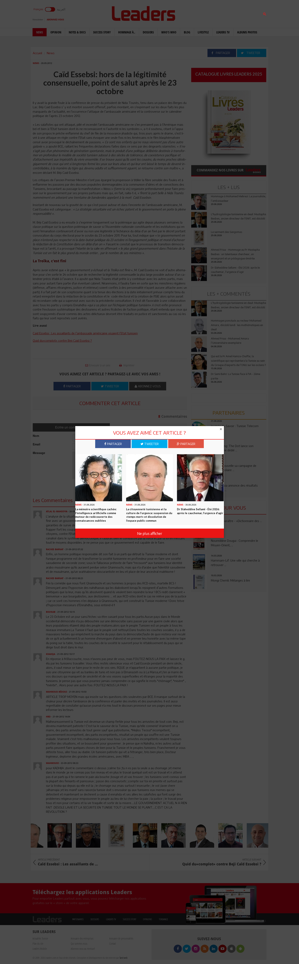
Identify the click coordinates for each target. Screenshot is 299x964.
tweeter (151, 444)
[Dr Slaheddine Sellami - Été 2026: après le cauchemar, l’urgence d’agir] (200, 477)
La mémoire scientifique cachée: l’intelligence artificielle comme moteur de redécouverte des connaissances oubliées (96, 515)
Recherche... (201, 12)
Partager (114, 444)
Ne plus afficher (149, 533)
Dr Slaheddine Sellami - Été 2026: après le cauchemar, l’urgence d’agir (200, 511)
